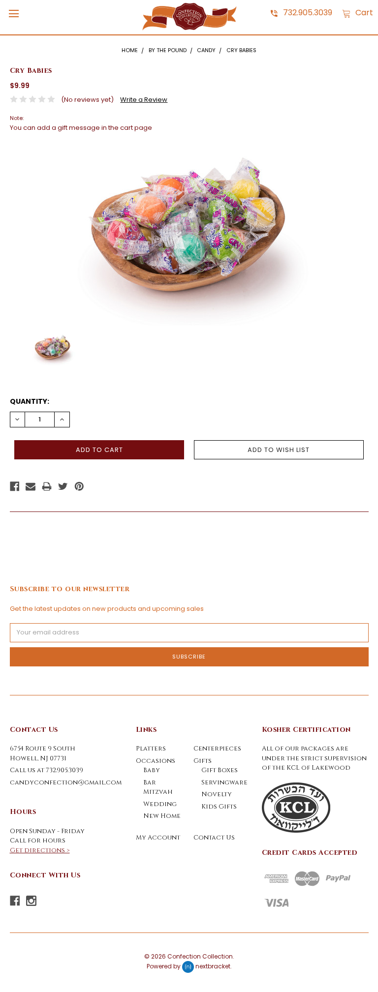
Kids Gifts (219, 806)
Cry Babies (241, 50)
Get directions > (40, 850)
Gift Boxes (219, 770)
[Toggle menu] (13, 13)
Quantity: (29, 401)
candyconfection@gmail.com (66, 782)
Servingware (224, 782)
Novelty (216, 794)
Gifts (202, 760)
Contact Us (214, 837)
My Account (158, 837)
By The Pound (168, 50)
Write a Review (143, 99)
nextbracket (212, 966)
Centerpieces (217, 748)
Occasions (155, 760)
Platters (151, 748)
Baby (151, 770)
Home (130, 50)
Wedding (160, 804)
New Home (162, 816)
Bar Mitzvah (158, 787)
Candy (206, 50)
